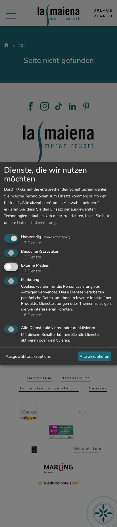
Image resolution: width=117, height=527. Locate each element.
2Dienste (31, 271)
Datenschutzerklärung (36, 222)
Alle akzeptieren (94, 356)
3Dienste (31, 243)
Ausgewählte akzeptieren (29, 356)
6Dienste (31, 315)
